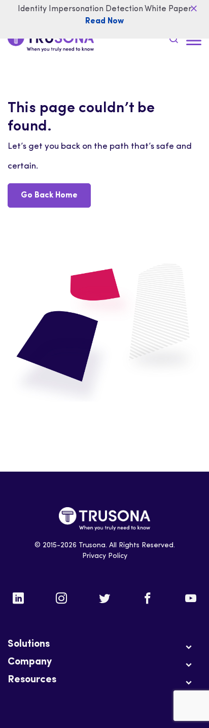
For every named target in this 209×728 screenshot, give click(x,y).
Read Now (104, 21)
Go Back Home (49, 195)
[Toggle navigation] (193, 40)
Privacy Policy (104, 556)
